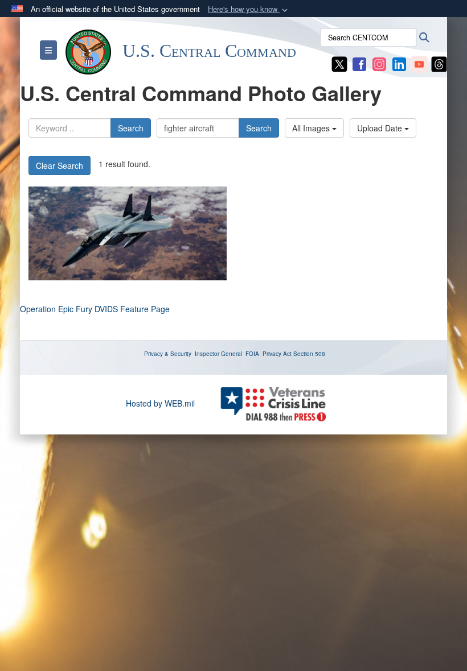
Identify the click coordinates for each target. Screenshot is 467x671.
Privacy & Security (167, 354)
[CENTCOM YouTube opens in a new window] (419, 63)
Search (131, 128)
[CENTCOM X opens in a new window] (339, 63)
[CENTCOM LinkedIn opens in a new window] (399, 63)
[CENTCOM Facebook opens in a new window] (359, 63)
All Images (312, 128)
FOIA (252, 354)
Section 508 (309, 354)
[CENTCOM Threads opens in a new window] (439, 63)
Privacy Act (277, 354)
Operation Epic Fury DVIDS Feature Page (95, 308)
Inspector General (218, 354)
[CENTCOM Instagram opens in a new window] (379, 63)
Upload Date (380, 128)
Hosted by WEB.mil (160, 403)
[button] (249, 9)
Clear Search (59, 165)
